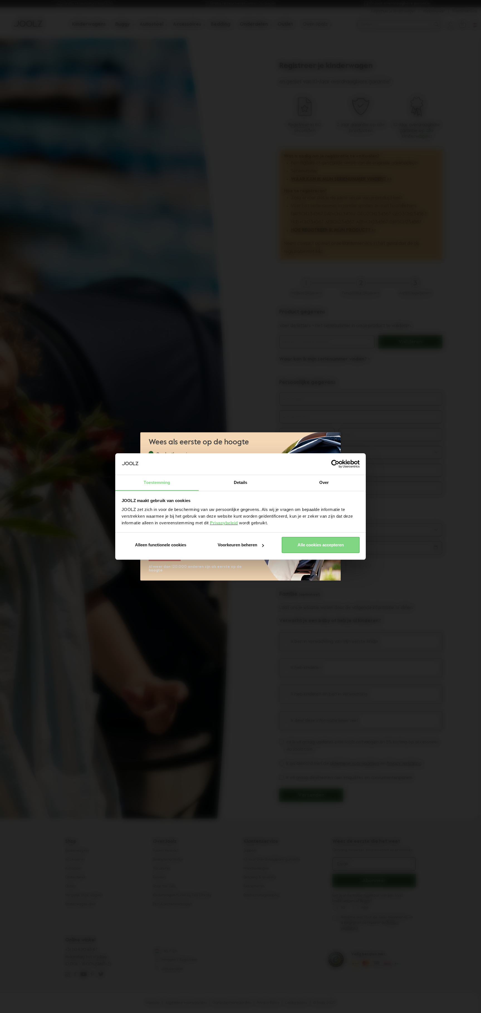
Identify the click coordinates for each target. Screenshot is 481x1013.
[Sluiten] (335, 439)
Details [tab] (240, 482)
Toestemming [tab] (157, 482)
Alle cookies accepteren (321, 544)
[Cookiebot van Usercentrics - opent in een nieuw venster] (335, 464)
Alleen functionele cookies (160, 544)
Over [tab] (324, 482)
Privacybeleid (224, 522)
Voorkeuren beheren (237, 544)
